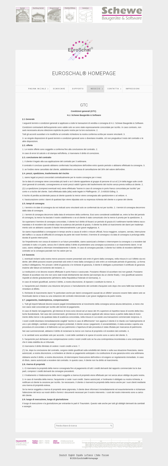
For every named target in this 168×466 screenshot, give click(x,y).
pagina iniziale (37, 89)
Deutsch (63, 455)
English (71, 455)
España (79, 455)
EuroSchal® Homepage (84, 73)
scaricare (59, 89)
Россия (105, 455)
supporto (78, 89)
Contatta (113, 89)
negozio (95, 89)
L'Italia (97, 455)
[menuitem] (37, 88)
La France (88, 455)
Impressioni (133, 89)
